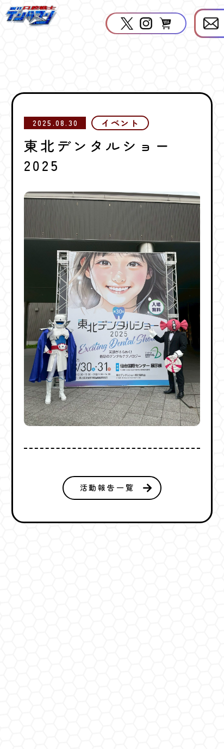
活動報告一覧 (107, 487)
